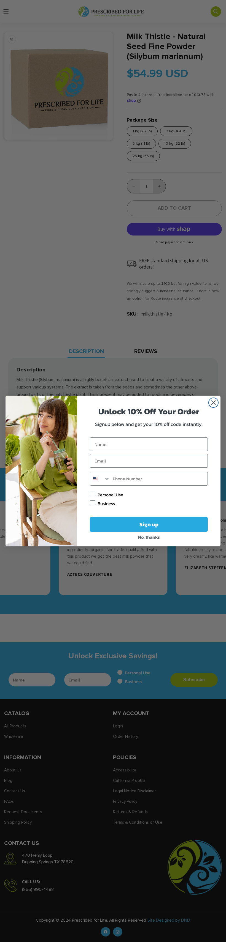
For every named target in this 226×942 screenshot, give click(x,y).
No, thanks (149, 537)
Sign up (148, 524)
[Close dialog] (213, 402)
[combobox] (100, 478)
